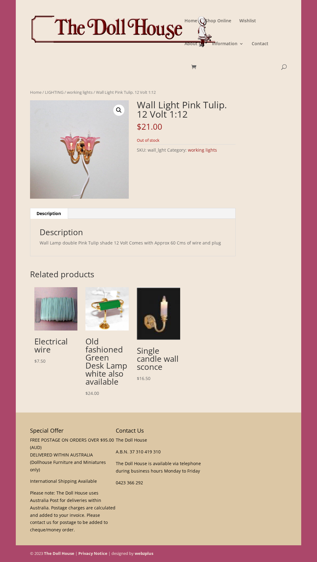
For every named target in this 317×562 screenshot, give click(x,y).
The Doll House (59, 553)
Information (224, 43)
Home (191, 21)
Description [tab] (49, 213)
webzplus (144, 553)
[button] (118, 110)
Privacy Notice (92, 553)
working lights (80, 92)
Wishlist (247, 21)
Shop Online (218, 21)
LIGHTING (54, 92)
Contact (260, 43)
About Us (194, 43)
